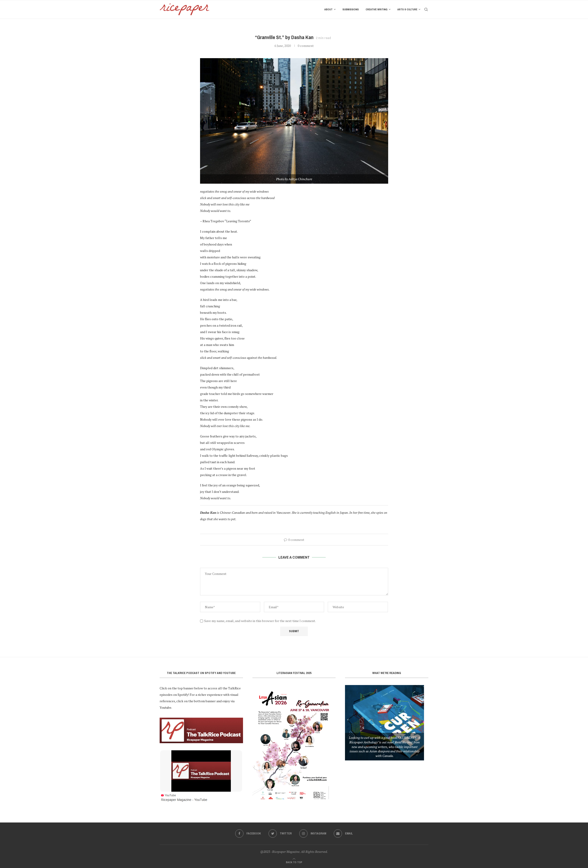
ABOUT (328, 9)
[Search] (426, 9)
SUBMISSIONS (350, 9)
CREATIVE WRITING (376, 9)
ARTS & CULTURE (407, 9)
